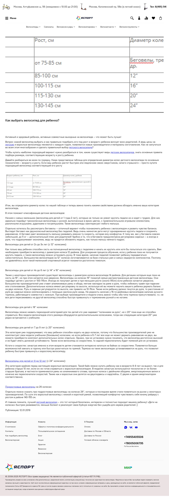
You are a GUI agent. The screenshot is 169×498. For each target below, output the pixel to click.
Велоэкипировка (87, 26)
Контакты (9, 431)
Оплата (87, 426)
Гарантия (41, 444)
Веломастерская (12, 440)
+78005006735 (133, 443)
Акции (40, 440)
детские (9, 144)
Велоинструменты (128, 26)
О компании (10, 426)
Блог (40, 435)
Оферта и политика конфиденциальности (56, 426)
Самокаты (49, 26)
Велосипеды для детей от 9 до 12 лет (25, 361)
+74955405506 (133, 437)
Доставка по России (92, 435)
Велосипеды (32, 26)
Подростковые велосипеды (20, 386)
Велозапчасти (107, 26)
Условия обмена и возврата (96, 440)
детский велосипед (46, 402)
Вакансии (42, 449)
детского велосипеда (80, 147)
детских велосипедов (122, 152)
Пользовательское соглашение (51, 431)
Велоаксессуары (65, 26)
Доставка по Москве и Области (97, 431)
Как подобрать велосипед (16, 435)
